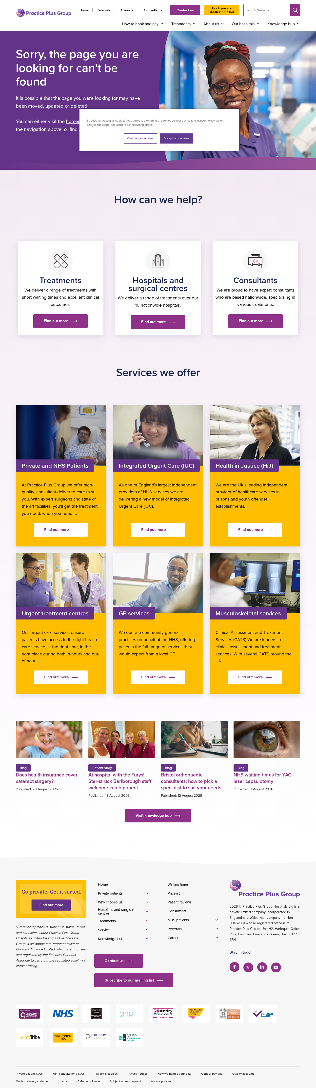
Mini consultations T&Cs (69, 1073)
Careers (127, 10)
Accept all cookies (176, 138)
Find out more (56, 321)
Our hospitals (243, 23)
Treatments (181, 23)
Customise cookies (140, 138)
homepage (77, 121)
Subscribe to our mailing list (129, 980)
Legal (64, 1081)
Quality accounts (243, 1073)
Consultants (153, 10)
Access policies (161, 1081)
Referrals (103, 10)
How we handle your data (174, 1073)
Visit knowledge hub (154, 815)
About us (211, 23)
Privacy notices (138, 1073)
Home (84, 10)
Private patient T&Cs (29, 1073)
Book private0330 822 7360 (222, 10)
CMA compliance (89, 1081)
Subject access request (125, 1081)
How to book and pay (140, 23)
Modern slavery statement (33, 1081)
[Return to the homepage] (44, 13)
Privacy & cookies (106, 1073)
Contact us (185, 10)
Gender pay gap (211, 1073)
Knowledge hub (281, 23)
